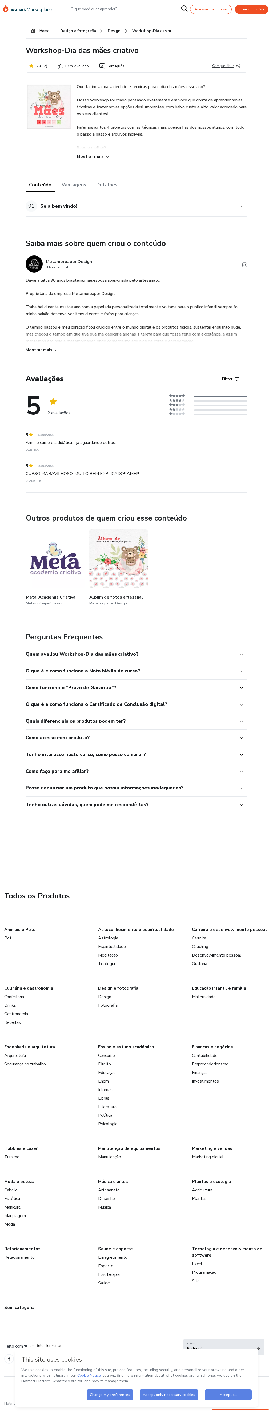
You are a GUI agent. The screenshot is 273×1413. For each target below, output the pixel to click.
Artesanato (109, 1190)
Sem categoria (19, 1307)
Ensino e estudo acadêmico (126, 1047)
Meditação (108, 955)
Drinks (10, 1005)
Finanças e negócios (212, 1047)
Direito (104, 1064)
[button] (131, 206)
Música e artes (113, 1181)
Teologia (106, 964)
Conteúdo (40, 185)
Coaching (200, 947)
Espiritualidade (112, 947)
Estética (12, 1199)
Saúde (104, 1283)
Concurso (106, 1055)
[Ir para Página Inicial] (30, 9)
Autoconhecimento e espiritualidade (136, 929)
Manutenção (109, 1157)
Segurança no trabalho (25, 1064)
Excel (197, 1264)
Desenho (106, 1199)
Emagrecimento (112, 1257)
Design (104, 997)
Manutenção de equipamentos (129, 1148)
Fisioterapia (109, 1274)
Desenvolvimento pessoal (216, 955)
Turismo (11, 1157)
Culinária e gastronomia (28, 988)
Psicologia (107, 1124)
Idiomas (105, 1090)
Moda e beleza (19, 1181)
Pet (7, 938)
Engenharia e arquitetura (29, 1047)
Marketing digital (208, 1157)
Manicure (12, 1207)
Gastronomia (16, 1014)
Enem (103, 1081)
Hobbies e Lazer (21, 1148)
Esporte (105, 1266)
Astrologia (108, 938)
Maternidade (204, 997)
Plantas (199, 1199)
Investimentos (205, 1081)
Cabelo (11, 1190)
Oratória (199, 964)
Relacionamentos (22, 1249)
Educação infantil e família (219, 988)
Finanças (200, 1073)
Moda (9, 1224)
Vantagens (74, 185)
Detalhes (106, 185)
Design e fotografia (118, 988)
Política (105, 1115)
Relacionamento (19, 1257)
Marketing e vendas (212, 1148)
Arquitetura (15, 1055)
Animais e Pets (19, 929)
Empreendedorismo (210, 1064)
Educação (107, 1073)
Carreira (199, 938)
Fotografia (108, 1005)
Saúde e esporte (115, 1249)
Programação (204, 1272)
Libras (103, 1098)
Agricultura (202, 1190)
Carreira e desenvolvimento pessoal (229, 929)
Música (104, 1207)
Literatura (107, 1107)
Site (196, 1281)
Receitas (12, 1022)
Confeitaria (14, 997)
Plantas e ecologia (211, 1181)
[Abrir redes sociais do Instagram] (244, 266)
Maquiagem (15, 1216)
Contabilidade (205, 1055)
